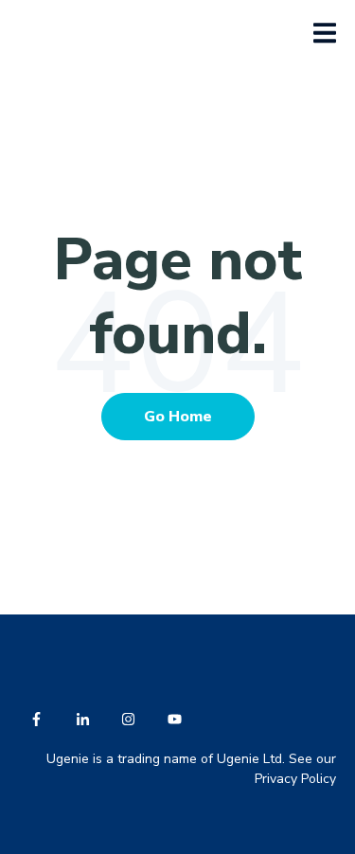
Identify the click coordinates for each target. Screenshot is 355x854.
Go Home (178, 416)
